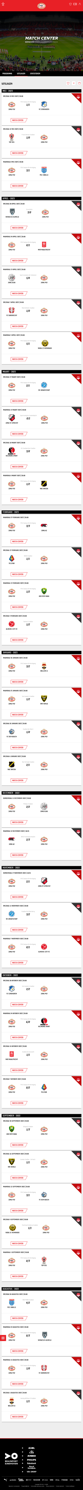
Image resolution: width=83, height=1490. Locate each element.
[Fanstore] (70, 4)
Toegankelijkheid (25, 1486)
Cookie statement (60, 1486)
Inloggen (80, 4)
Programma (7, 73)
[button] (3, 1338)
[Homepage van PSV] (41, 5)
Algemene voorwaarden (14, 1486)
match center (17, 120)
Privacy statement (50, 1486)
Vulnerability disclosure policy (37, 1486)
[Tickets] (75, 4)
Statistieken (35, 73)
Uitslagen (21, 73)
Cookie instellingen (70, 1486)
